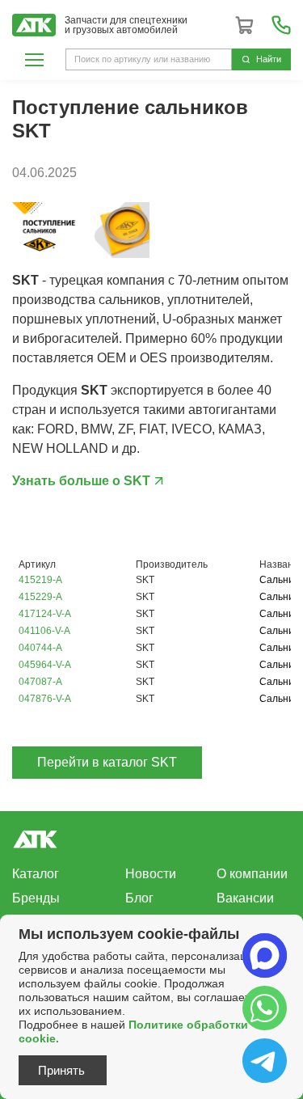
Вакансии (245, 898)
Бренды (36, 898)
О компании (252, 874)
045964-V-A (45, 664)
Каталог (35, 874)
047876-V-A (45, 698)
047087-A (40, 681)
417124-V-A (45, 613)
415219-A (40, 579)
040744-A (40, 647)
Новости (150, 874)
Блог (139, 898)
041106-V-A (44, 630)
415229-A (40, 596)
